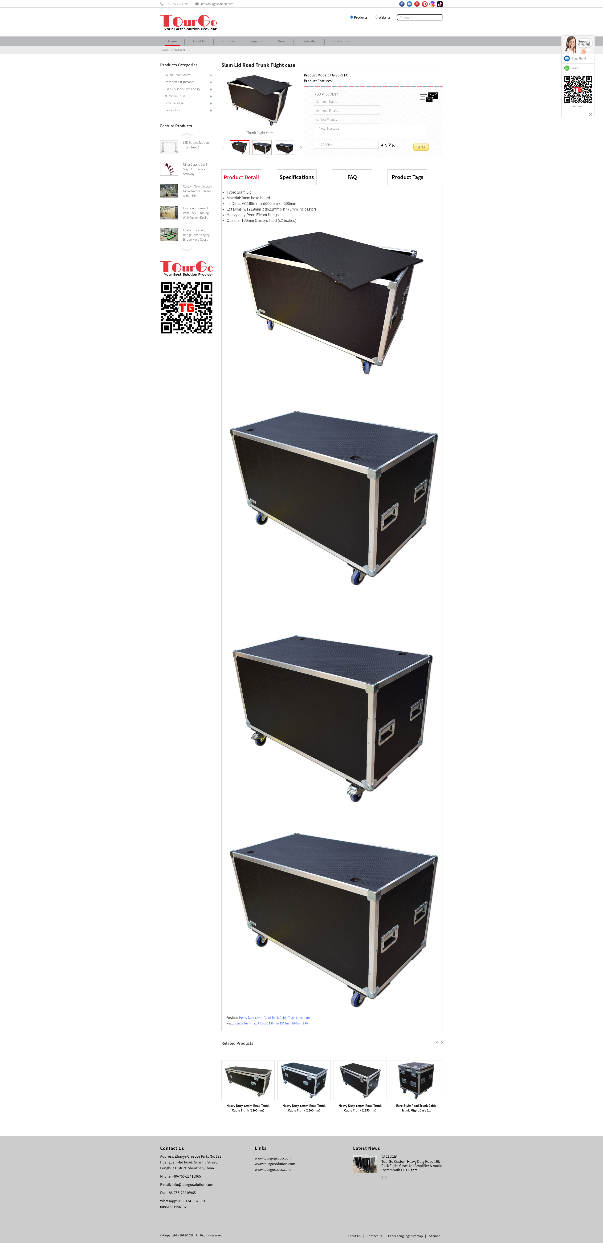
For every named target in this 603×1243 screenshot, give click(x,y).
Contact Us (340, 41)
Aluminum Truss (174, 96)
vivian (575, 68)
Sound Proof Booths (177, 75)
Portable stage (174, 103)
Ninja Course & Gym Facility (182, 89)
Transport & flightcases (179, 82)
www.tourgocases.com (273, 1169)
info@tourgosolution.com (192, 1184)
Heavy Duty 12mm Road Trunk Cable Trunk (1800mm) (274, 1018)
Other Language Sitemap (405, 1236)
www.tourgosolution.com (275, 1163)
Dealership (309, 41)
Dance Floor (172, 110)
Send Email (579, 58)
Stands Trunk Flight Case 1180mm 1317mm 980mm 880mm (273, 1023)
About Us (199, 41)
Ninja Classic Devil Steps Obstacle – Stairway (195, 169)
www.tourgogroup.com (273, 1158)
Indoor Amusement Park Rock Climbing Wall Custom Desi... (196, 213)
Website (384, 17)
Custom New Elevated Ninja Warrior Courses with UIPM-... (197, 191)
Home (172, 41)
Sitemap (434, 1236)
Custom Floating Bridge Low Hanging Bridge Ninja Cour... (196, 235)
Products (360, 17)
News (281, 41)
